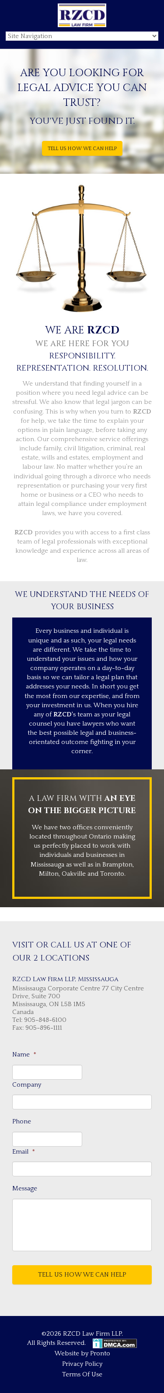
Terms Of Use (82, 1374)
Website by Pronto (82, 1353)
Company (26, 1084)
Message (24, 1188)
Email (23, 1151)
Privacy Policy (82, 1364)
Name (24, 1054)
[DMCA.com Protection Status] (114, 1343)
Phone (21, 1121)
